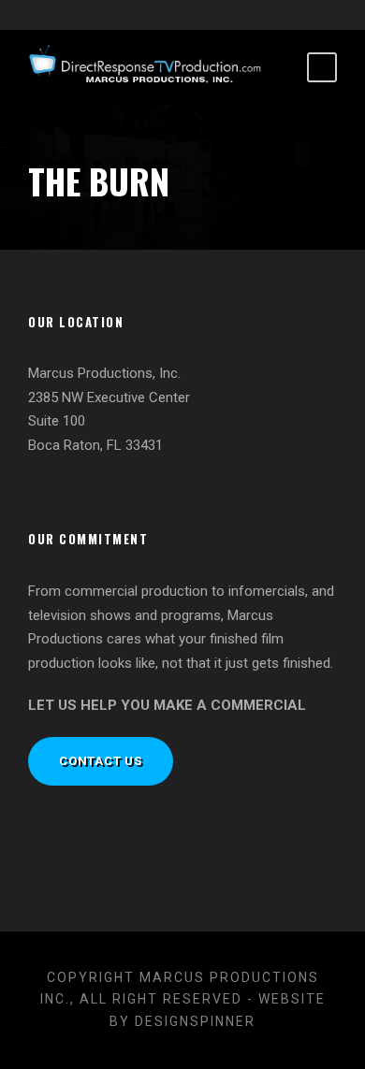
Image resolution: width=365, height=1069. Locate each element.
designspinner (195, 1021)
